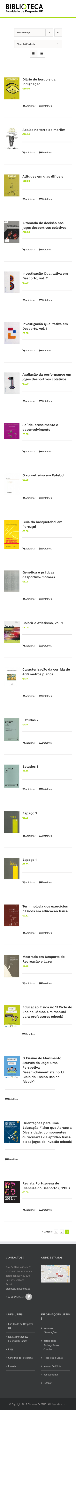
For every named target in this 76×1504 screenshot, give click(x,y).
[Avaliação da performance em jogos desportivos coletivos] (12, 383)
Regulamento (50, 1374)
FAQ (10, 1349)
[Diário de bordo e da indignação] (12, 88)
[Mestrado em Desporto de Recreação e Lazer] (12, 966)
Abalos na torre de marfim (43, 130)
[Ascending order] (58, 33)
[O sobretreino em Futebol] (12, 484)
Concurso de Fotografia (20, 1357)
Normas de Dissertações (50, 1330)
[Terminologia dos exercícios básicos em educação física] (12, 915)
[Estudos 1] (12, 776)
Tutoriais (47, 1383)
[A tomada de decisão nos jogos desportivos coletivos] (12, 232)
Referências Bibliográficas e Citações (51, 1345)
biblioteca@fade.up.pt (18, 1288)
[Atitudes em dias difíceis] (12, 185)
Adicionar (30, 106)
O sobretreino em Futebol (43, 475)
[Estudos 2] (12, 730)
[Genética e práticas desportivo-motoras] (12, 581)
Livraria (12, 1366)
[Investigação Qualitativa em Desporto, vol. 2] (12, 282)
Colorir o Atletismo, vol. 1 (42, 623)
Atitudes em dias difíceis (42, 176)
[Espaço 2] (12, 822)
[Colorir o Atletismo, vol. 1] (12, 632)
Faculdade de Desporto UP (20, 1326)
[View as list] (41, 53)
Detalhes (47, 106)
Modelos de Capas (53, 1357)
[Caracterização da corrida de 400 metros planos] (12, 677)
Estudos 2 (30, 720)
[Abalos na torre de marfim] (12, 139)
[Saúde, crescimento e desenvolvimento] (12, 431)
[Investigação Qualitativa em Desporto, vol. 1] (12, 333)
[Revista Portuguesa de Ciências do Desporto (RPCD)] (12, 1192)
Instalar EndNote (52, 1366)
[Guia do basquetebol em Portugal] (12, 534)
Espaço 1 (29, 860)
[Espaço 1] (12, 868)
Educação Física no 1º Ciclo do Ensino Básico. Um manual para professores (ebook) (47, 1011)
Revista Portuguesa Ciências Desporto (18, 1339)
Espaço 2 (29, 813)
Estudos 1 (30, 766)
